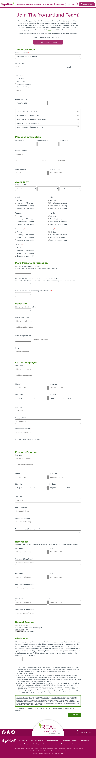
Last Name (64, 140)
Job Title (18, 407)
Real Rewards (20, 4)
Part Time (20, 81)
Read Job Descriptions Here (47, 42)
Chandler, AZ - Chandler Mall (28, 116)
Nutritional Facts (52, 748)
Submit (74, 715)
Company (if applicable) (24, 559)
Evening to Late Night (25, 208)
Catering (46, 4)
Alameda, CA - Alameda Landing (30, 127)
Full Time (20, 79)
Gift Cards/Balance (70, 740)
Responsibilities (21, 418)
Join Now (71, 4)
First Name (19, 140)
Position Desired (21, 53)
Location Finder (23, 744)
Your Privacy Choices (36, 750)
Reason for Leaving (22, 429)
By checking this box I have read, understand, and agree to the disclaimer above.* (45, 710)
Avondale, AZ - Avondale (27, 112)
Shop (52, 4)
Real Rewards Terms (40, 748)
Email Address (20, 169)
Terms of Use (29, 748)
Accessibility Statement (65, 748)
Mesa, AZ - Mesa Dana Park (28, 123)
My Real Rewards (37, 740)
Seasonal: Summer (23, 84)
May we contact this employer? (27, 439)
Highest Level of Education (25, 307)
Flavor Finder (22, 740)
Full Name (19, 548)
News (45, 744)
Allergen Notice (61, 750)
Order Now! (88, 4)
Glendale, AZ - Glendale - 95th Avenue (32, 119)
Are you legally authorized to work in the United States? (37, 278)
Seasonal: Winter (23, 87)
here (49, 30)
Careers (54, 744)
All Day (19, 200)
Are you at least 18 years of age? (28, 266)
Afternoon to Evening (25, 206)
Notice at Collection (49, 750)
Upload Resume (21, 625)
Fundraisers (76, 744)
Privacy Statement (18, 748)
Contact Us (85, 732)
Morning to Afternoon (25, 203)
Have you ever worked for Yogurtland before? (33, 291)
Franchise (29, 4)
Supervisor (52, 384)
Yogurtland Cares (53, 740)
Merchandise (85, 740)
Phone (17, 384)
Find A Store (60, 4)
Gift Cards (37, 4)
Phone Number (54, 169)
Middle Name (42, 140)
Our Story (36, 744)
